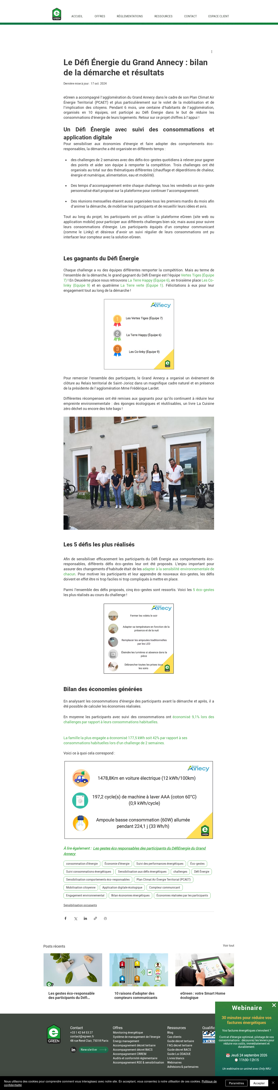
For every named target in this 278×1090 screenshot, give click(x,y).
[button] (274, 1005)
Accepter (259, 1083)
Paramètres (236, 1083)
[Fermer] (273, 1083)
